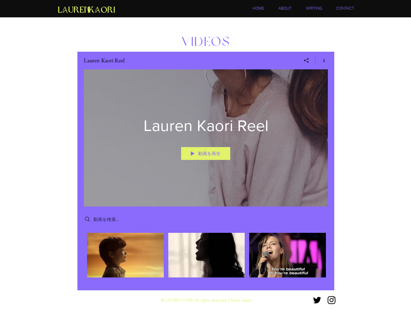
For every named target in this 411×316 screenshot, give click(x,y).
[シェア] (306, 60)
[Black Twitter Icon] (317, 300)
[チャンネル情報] (321, 60)
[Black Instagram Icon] (331, 300)
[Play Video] (125, 255)
